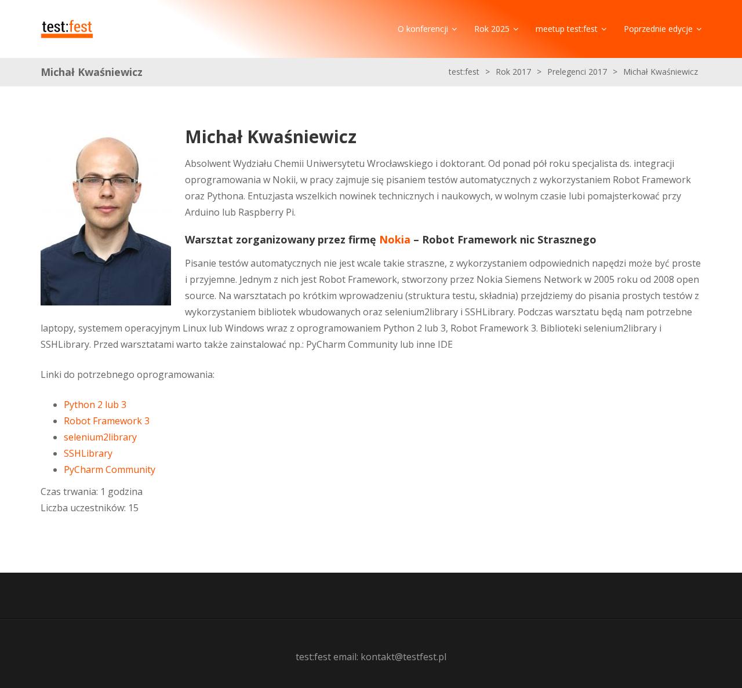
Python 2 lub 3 (95, 404)
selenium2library (100, 437)
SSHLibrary (88, 453)
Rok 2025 (492, 28)
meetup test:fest (567, 28)
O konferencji (423, 28)
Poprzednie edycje (658, 28)
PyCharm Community (109, 469)
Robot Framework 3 (107, 420)
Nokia (394, 239)
